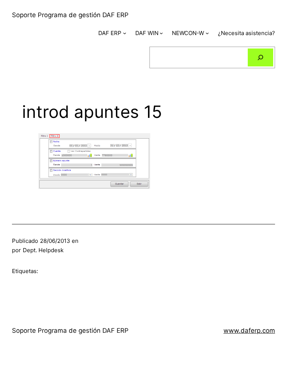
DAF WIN (146, 33)
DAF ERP (109, 33)
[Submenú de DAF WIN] (161, 33)
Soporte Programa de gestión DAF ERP (70, 15)
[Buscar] (260, 57)
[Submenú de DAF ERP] (124, 33)
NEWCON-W (188, 33)
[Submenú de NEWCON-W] (207, 33)
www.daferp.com (249, 330)
